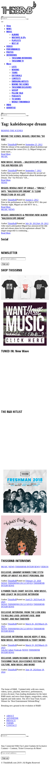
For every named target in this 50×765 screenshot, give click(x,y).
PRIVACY (11, 720)
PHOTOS (9, 52)
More (8, 63)
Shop (8, 25)
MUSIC (9, 31)
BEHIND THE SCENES (20, 84)
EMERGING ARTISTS (20, 81)
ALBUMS (15, 34)
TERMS (10, 723)
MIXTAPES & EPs (19, 37)
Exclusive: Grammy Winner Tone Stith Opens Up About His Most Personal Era (22, 573)
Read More (6, 154)
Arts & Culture (7, 650)
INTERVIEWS (11, 55)
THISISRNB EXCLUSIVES (21, 87)
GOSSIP (15, 90)
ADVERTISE (11, 107)
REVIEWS (15, 69)
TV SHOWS (16, 98)
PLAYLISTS (16, 40)
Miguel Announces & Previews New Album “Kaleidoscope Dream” (24, 216)
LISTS (14, 66)
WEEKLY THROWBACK (21, 101)
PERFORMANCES (13, 49)
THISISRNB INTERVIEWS (22, 57)
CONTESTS (16, 78)
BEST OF (15, 43)
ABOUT (10, 716)
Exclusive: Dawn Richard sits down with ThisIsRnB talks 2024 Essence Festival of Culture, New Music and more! (23, 661)
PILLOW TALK (17, 93)
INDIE (8, 104)
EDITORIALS (17, 75)
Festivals (17, 650)
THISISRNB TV (18, 60)
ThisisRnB (12, 144)
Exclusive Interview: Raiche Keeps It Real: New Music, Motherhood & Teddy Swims (23, 638)
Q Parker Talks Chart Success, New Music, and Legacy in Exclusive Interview (24, 592)
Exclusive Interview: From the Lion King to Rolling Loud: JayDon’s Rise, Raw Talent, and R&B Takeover (23, 615)
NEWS (8, 28)
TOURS (14, 72)
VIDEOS (9, 46)
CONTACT (11, 725)
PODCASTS (16, 95)
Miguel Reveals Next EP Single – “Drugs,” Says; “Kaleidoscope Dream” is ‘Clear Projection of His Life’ (23, 191)
